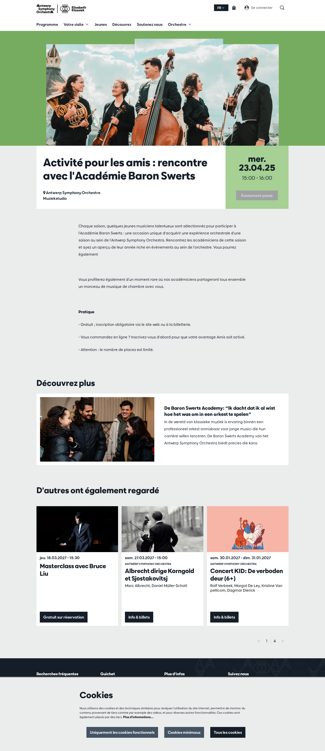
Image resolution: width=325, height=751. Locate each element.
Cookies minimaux (184, 732)
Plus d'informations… (138, 717)
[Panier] (236, 7)
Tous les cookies (228, 732)
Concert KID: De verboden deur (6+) (246, 574)
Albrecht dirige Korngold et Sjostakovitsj (159, 574)
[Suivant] (283, 641)
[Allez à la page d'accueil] (61, 8)
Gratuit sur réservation (63, 617)
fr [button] (219, 8)
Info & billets (139, 617)
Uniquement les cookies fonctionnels (122, 732)
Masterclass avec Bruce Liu (73, 569)
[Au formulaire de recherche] (284, 7)
